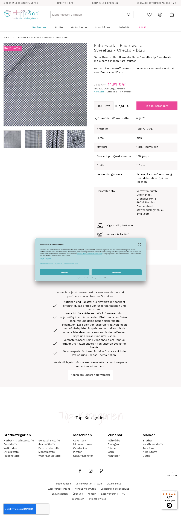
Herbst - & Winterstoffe (19, 440)
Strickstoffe (11, 451)
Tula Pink (148, 448)
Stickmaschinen (83, 455)
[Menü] (175, 492)
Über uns (78, 493)
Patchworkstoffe (49, 448)
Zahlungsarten (60, 493)
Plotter (77, 451)
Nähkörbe (114, 440)
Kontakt (92, 493)
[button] (35, 139)
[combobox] (91, 14)
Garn (111, 451)
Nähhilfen (114, 455)
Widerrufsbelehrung (59, 488)
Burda (146, 455)
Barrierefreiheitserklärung (115, 488)
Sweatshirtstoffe (49, 440)
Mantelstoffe (46, 451)
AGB (99, 483)
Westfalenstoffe (153, 444)
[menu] (90, 27)
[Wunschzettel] (149, 15)
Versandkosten (84, 483)
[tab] (90, 27)
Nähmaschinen (82, 444)
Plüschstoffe (12, 455)
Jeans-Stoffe (46, 444)
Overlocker (80, 448)
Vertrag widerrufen (85, 488)
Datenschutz (114, 483)
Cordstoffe (10, 444)
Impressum (78, 498)
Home (6, 37)
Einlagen (113, 444)
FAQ (123, 493)
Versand (120, 88)
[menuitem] (40, 27)
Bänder (112, 448)
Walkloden (10, 448)
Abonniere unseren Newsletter (90, 374)
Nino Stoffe (150, 451)
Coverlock (79, 440)
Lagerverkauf (108, 493)
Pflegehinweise (97, 498)
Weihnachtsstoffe (49, 455)
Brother (147, 440)
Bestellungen (63, 483)
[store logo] (21, 15)
